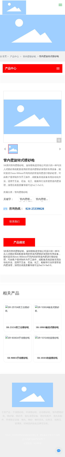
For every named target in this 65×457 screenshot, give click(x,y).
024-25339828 (35, 208)
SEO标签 (37, 443)
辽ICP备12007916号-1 (33, 439)
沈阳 (58, 435)
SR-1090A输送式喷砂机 (47, 327)
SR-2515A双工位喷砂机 (17, 327)
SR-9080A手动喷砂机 (17, 358)
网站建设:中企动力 (47, 435)
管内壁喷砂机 (29, 56)
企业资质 (28, 443)
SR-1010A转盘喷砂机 (47, 358)
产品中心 (14, 56)
